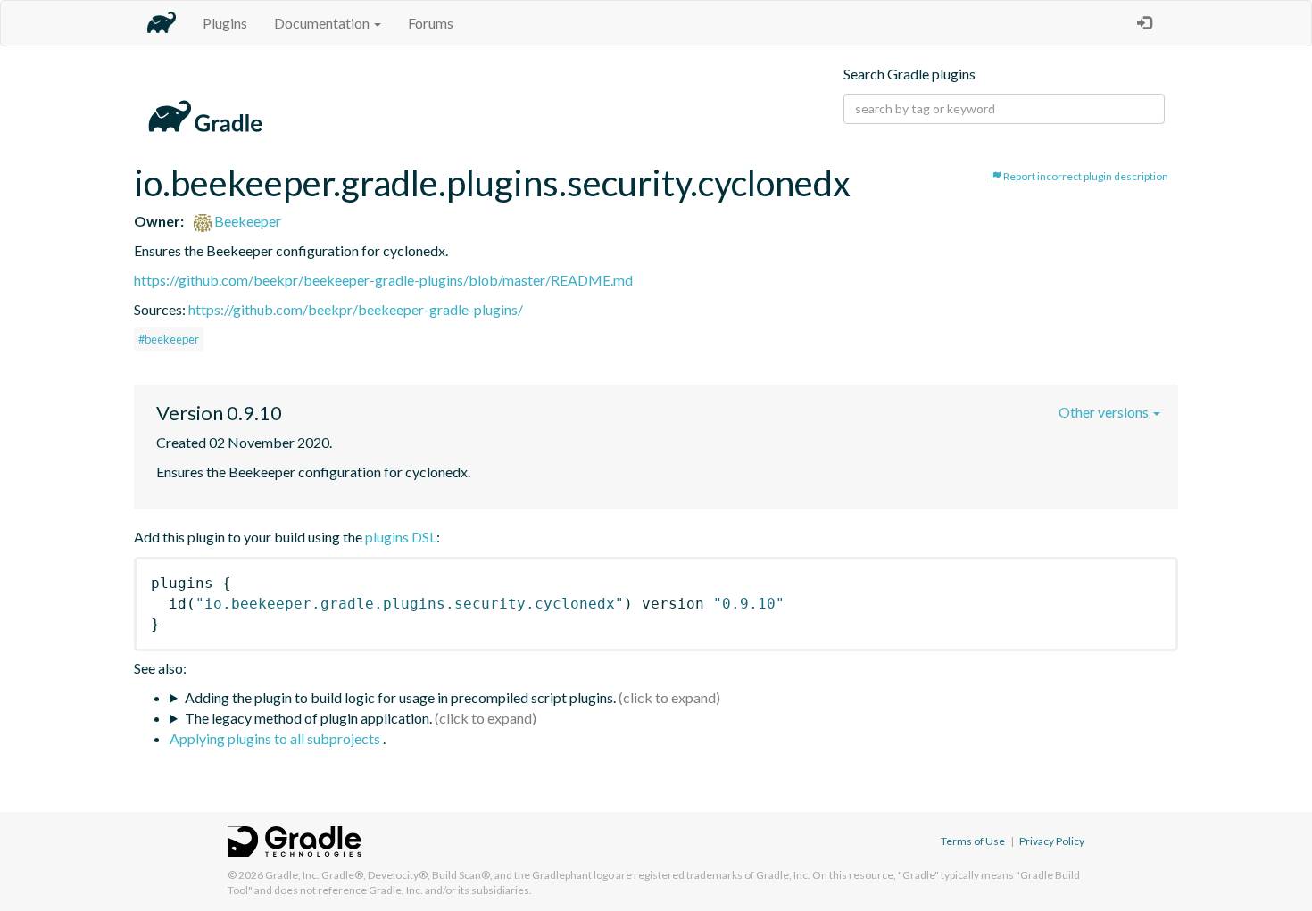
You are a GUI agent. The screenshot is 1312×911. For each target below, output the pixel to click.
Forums (430, 22)
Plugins (225, 22)
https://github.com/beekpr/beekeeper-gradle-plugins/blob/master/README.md (383, 279)
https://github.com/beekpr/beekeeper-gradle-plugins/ (355, 309)
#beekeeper (168, 339)
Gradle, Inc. (292, 875)
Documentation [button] (323, 22)
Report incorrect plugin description (1084, 176)
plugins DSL (400, 536)
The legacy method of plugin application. (308, 717)
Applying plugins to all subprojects (276, 738)
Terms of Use (973, 841)
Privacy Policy (1051, 841)
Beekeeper (246, 220)
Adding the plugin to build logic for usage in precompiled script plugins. (400, 697)
